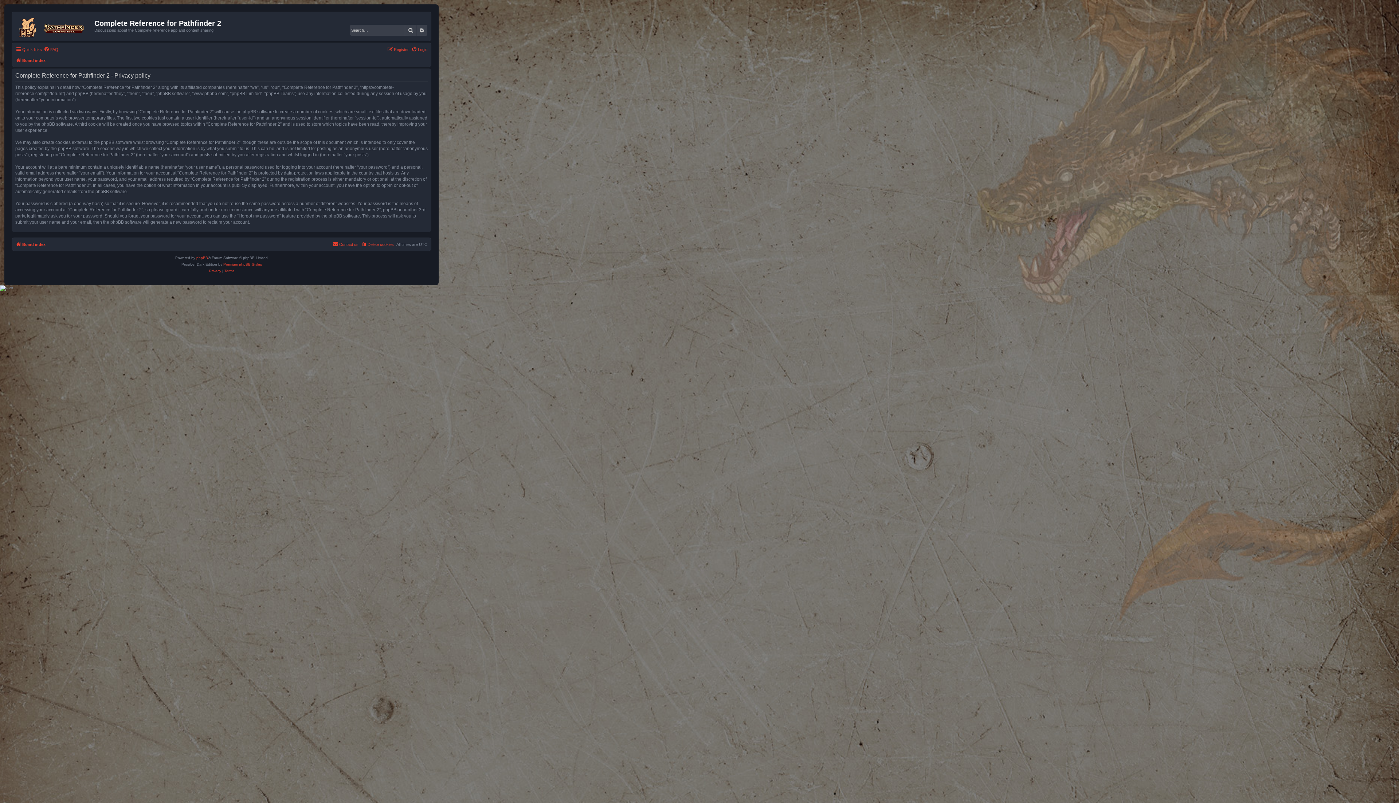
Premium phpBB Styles (242, 264)
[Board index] (54, 26)
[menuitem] (51, 49)
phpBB (202, 258)
